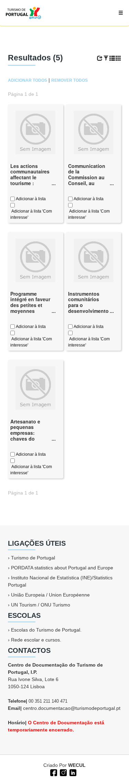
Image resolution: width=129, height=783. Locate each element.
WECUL (77, 765)
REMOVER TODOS (69, 80)
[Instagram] (62, 772)
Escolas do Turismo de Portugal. (46, 630)
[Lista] (112, 58)
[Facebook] (53, 772)
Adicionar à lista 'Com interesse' (31, 214)
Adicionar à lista (30, 198)
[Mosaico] (118, 58)
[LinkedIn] (72, 772)
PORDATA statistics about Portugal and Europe (62, 567)
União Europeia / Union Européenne (50, 595)
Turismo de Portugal (33, 557)
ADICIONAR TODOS (27, 80)
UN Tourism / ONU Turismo (40, 605)
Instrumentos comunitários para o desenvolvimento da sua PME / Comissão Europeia (88, 311)
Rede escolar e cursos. (36, 640)
